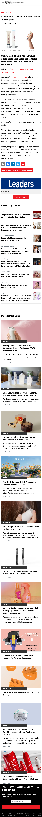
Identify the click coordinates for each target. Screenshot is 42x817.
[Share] (8, 164)
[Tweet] (18, 164)
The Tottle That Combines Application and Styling (21, 693)
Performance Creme (19, 77)
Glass (5, 604)
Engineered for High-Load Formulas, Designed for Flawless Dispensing (18, 656)
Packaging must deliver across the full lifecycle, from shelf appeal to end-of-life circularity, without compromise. (20, 445)
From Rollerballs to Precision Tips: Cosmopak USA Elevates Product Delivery (20, 778)
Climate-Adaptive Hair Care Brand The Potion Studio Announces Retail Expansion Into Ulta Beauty (16, 228)
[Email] (3, 164)
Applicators (7, 341)
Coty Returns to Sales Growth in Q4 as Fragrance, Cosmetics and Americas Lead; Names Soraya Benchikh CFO (16, 298)
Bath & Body (4, 259)
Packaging (12, 13)
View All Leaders (21, 197)
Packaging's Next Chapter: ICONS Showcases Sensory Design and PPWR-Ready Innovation (19, 348)
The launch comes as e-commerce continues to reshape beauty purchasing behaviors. (21, 400)
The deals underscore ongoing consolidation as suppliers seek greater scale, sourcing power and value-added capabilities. (21, 619)
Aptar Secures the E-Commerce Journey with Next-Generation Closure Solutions (20, 394)
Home (3, 13)
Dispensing (6, 522)
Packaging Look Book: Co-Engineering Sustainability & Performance (19, 438)
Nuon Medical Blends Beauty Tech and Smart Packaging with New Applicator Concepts (19, 732)
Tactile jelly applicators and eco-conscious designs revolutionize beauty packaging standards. (20, 356)
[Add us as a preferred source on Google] (23, 164)
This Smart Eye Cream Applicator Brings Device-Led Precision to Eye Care (20, 572)
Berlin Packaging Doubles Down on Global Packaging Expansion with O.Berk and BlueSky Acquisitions (20, 610)
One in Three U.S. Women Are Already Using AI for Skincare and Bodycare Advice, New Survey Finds (16, 251)
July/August (7, 567)
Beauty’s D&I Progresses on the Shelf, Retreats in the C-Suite (16, 239)
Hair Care (3, 223)
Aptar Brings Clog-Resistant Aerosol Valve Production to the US (21, 527)
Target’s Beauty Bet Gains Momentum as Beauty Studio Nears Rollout (16, 216)
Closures (6, 389)
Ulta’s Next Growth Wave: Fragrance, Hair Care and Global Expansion (15, 275)
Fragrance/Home (6, 293)
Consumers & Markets (7, 235)
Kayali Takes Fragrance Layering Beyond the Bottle (14, 286)
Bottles (5, 433)
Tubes (5, 478)
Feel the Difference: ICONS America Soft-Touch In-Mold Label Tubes (20, 483)
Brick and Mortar (5, 212)
